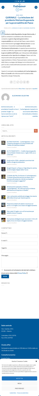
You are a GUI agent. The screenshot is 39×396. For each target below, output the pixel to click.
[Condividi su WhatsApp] (11, 82)
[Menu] (3, 7)
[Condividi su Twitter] (17, 82)
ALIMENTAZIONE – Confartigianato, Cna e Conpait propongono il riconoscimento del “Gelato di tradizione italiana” (20, 143)
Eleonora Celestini (29, 28)
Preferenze (19, 388)
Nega (19, 383)
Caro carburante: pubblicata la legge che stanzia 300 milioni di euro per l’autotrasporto (22, 197)
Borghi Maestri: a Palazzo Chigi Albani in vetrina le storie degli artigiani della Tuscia (22, 169)
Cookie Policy (13, 392)
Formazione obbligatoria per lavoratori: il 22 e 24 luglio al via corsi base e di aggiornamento (22, 219)
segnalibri (34, 88)
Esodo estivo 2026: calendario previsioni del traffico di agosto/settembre (20, 161)
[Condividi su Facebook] (14, 82)
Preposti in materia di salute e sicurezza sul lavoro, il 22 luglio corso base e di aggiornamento (22, 204)
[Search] (36, 7)
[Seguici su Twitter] (18, 1)
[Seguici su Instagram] (16, 1)
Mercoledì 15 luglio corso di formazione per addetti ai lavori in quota (20, 212)
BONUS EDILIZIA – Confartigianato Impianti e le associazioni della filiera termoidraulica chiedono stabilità (29, 111)
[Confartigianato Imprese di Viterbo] (19, 7)
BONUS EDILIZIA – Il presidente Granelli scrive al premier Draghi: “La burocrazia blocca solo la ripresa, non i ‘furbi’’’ (10, 111)
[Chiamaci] (22, 1)
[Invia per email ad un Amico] (21, 82)
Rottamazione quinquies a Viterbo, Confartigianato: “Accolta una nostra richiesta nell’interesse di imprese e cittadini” (21, 188)
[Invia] (36, 131)
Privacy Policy (22, 273)
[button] (36, 361)
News (17, 15)
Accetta (19, 378)
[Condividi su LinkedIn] (27, 82)
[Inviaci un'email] (20, 1)
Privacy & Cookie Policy (22, 392)
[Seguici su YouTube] (23, 1)
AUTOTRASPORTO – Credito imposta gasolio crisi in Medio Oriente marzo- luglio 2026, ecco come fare (21, 152)
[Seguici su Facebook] (15, 1)
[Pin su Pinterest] (24, 82)
